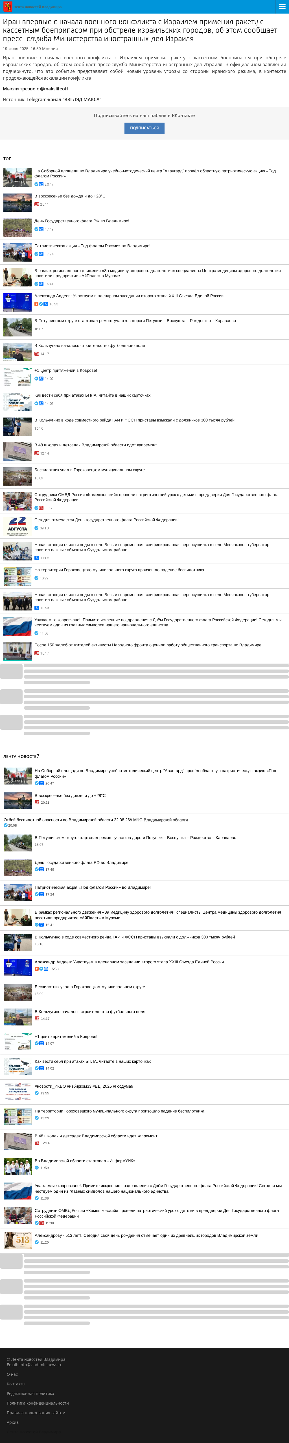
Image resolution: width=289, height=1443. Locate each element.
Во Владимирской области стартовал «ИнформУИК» (85, 1161)
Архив (13, 1422)
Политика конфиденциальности (38, 1403)
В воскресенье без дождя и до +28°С (70, 196)
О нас (12, 1374)
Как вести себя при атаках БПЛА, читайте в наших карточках (92, 395)
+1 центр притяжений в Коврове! (65, 370)
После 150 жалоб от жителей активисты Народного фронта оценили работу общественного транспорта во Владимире (147, 645)
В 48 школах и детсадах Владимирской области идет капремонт (95, 445)
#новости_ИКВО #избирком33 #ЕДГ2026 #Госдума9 (84, 1086)
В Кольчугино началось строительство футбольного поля (89, 345)
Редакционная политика (30, 1393)
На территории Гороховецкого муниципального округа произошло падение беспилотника (119, 570)
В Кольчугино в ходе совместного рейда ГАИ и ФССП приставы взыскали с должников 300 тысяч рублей (134, 420)
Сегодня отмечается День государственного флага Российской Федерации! (106, 520)
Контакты (16, 1384)
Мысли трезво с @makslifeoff (35, 89)
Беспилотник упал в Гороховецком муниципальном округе (89, 470)
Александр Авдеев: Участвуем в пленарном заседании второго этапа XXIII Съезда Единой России (129, 296)
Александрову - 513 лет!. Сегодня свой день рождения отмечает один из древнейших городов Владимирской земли (146, 1235)
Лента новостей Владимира (34, 1432)
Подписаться (144, 128)
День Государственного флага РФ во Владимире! (81, 221)
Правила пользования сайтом (36, 1412)
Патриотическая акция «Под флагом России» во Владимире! (92, 246)
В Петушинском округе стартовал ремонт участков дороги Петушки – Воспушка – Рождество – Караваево (135, 320)
